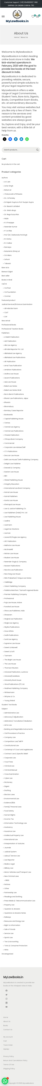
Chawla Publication (11, 435)
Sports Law (8, 937)
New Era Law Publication (13, 570)
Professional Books (9, 325)
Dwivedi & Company (12, 468)
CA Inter (7, 296)
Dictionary (8, 782)
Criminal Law (9, 766)
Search (37, 150)
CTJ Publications (10, 451)
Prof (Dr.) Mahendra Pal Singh (15, 235)
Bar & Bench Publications (14, 394)
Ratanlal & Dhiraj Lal (12, 251)
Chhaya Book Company (13, 439)
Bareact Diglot (7, 272)
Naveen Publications (12, 566)
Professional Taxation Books (12, 329)
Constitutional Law (11, 745)
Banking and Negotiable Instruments (18, 729)
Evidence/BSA (9, 803)
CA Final (7, 288)
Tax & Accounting (11, 941)
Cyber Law (8, 778)
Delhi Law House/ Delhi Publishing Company (21, 459)
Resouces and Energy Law (14, 921)
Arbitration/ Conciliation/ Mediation (18, 721)
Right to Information (12, 925)
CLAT (6, 312)
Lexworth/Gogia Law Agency (15, 537)
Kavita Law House (11, 500)
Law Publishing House (12, 517)
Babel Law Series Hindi (12, 390)
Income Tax (9, 819)
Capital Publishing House (13, 419)
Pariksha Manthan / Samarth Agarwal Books (21, 590)
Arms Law (8, 725)
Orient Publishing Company (15, 586)
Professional (9, 598)
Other (6, 888)
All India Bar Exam (11, 308)
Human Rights (9, 815)
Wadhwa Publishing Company (16, 688)
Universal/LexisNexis (12, 676)
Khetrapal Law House (12, 504)
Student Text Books (9, 705)
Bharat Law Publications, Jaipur (16, 398)
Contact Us (7, 1029)
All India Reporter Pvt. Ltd (13, 349)
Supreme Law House (12, 643)
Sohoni (7, 259)
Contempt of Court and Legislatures (18, 749)
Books (5, 1025)
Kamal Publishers (10, 496)
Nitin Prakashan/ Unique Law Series (17, 578)
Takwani (7, 263)
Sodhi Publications (11, 635)
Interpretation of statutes (14, 843)
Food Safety (9, 811)
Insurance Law (9, 831)
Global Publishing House (13, 480)
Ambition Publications (12, 370)
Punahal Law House (11, 606)
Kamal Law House (11, 492)
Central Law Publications (13, 431)
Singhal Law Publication (13, 619)
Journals (7, 847)
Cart (5, 1041)
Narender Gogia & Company (15, 562)
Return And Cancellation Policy (15, 1060)
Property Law (9, 905)
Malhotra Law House (12, 545)
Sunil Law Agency (11, 639)
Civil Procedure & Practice (14, 733)
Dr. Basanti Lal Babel (12, 206)
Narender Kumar (10, 227)
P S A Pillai (8, 231)
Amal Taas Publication (13, 365)
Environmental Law (11, 798)
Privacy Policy (8, 1056)
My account (8, 1037)
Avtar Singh (8, 186)
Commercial (9, 443)
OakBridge (8, 582)
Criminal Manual (10, 770)
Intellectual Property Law (14, 835)
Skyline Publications (11, 627)
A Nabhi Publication (11, 337)
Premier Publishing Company (15, 594)
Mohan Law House (11, 553)
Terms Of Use (8, 1064)
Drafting (7, 790)
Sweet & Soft (9, 651)
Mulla (6, 218)
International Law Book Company (17, 488)
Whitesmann (9, 692)
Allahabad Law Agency (13, 353)
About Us (6, 1021)
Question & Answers (12, 909)
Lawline (7, 521)
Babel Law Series (10, 386)
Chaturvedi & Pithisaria (13, 194)
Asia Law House (10, 382)
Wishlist (6, 1049)
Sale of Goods (9, 929)
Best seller (6, 276)
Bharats (7, 402)
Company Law (10, 737)
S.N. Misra (7, 255)
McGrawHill (8, 549)
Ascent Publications (12, 378)
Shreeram (8, 615)
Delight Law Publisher (12, 463)
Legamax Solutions (11, 529)
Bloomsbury (9, 406)
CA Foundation (10, 292)
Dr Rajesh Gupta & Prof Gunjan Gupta (19, 202)
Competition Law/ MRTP (13, 741)
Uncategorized (7, 954)
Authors (5, 178)
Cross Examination (11, 774)
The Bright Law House (12, 660)
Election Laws (9, 794)
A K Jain (7, 182)
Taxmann (8, 655)
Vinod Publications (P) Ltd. (14, 684)
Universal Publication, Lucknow (16, 672)
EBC (5, 476)
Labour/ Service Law (12, 856)
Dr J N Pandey (9, 198)
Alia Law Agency (10, 345)
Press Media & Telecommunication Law (19, 901)
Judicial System (10, 852)
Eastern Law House (11, 472)
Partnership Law (10, 892)
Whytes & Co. (9, 696)
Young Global (9, 700)
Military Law (8, 868)
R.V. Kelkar (8, 243)
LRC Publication (10, 541)
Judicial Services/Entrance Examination (17, 304)
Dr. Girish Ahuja (10, 210)
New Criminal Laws (11, 876)
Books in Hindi (7, 280)
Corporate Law (10, 758)
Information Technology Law (15, 823)
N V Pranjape (9, 222)
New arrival (6, 321)
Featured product (8, 300)
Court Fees (8, 762)
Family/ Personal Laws (12, 807)
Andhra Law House (11, 374)
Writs (6, 950)
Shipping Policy (9, 1069)
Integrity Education (11, 484)
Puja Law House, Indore (13, 602)
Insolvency (8, 827)
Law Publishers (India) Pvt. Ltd (15, 513)
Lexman (7, 533)
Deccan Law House (11, 455)
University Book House (12, 680)
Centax (7, 423)
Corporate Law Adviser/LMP (15, 447)
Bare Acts (5, 267)
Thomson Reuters (11, 668)
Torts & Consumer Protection (15, 946)
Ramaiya (7, 247)
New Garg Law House (12, 574)
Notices (7, 884)
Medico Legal (9, 864)
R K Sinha (7, 239)
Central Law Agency (12, 427)
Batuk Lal (7, 190)
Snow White (9, 631)
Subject (5, 709)
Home (16, 37)
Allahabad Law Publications (14, 357)
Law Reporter (9, 860)
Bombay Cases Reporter (13, 410)
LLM (5, 316)
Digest (6, 786)
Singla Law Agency (11, 623)
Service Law (8, 933)
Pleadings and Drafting (13, 896)
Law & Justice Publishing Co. (15, 508)
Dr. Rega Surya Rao (11, 214)
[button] (5, 1081)
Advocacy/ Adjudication (13, 717)
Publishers (5, 333)
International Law (11, 839)
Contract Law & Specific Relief (16, 754)
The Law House (10, 664)
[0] (33, 16)
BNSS (7, 880)
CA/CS (4, 284)
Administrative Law (11, 713)
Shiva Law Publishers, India (14, 611)
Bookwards (8, 414)
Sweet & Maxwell (10, 647)
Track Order (8, 1045)
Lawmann (8, 525)
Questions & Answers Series (15, 913)
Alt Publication (9, 361)
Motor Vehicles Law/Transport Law (17, 872)
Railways (7, 917)
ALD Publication (10, 341)
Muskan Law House (11, 557)
